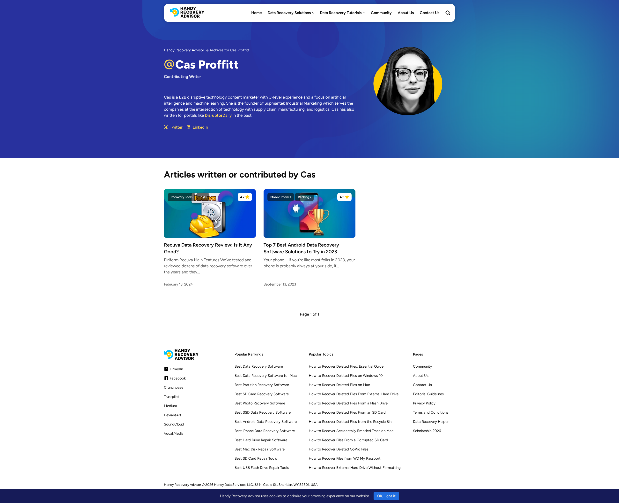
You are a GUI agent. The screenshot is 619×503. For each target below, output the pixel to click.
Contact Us (429, 12)
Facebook (178, 378)
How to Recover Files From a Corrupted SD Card (348, 440)
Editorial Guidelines (428, 394)
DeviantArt (172, 415)
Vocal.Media (174, 433)
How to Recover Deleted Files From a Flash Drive (348, 403)
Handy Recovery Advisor (184, 50)
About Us (406, 12)
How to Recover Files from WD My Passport (345, 458)
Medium (170, 406)
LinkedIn (200, 127)
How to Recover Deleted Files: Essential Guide (346, 366)
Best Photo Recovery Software (260, 403)
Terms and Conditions (430, 412)
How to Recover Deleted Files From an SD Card (347, 412)
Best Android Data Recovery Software (266, 421)
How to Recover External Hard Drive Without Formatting (355, 467)
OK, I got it (386, 496)
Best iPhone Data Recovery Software (265, 431)
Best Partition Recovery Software (262, 385)
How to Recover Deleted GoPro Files (338, 449)
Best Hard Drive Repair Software (261, 440)
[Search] (447, 13)
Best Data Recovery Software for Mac (266, 375)
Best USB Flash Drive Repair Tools (262, 467)
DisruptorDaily (218, 115)
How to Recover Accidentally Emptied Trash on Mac (351, 431)
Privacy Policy (424, 403)
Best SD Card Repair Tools (256, 458)
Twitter (176, 127)
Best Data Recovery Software (259, 366)
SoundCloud (174, 424)
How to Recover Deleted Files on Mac (339, 385)
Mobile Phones (280, 197)
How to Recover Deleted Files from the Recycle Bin (350, 421)
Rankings (304, 197)
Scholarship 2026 (427, 431)
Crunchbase (173, 387)
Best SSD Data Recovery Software (263, 412)
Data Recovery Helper (431, 421)
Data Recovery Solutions (289, 12)
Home (256, 12)
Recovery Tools (181, 197)
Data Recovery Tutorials (340, 12)
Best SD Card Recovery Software (262, 394)
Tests (202, 197)
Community (381, 12)
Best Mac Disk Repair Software (260, 449)
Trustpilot (171, 397)
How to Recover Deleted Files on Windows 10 (346, 375)
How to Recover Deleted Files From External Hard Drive (353, 394)
